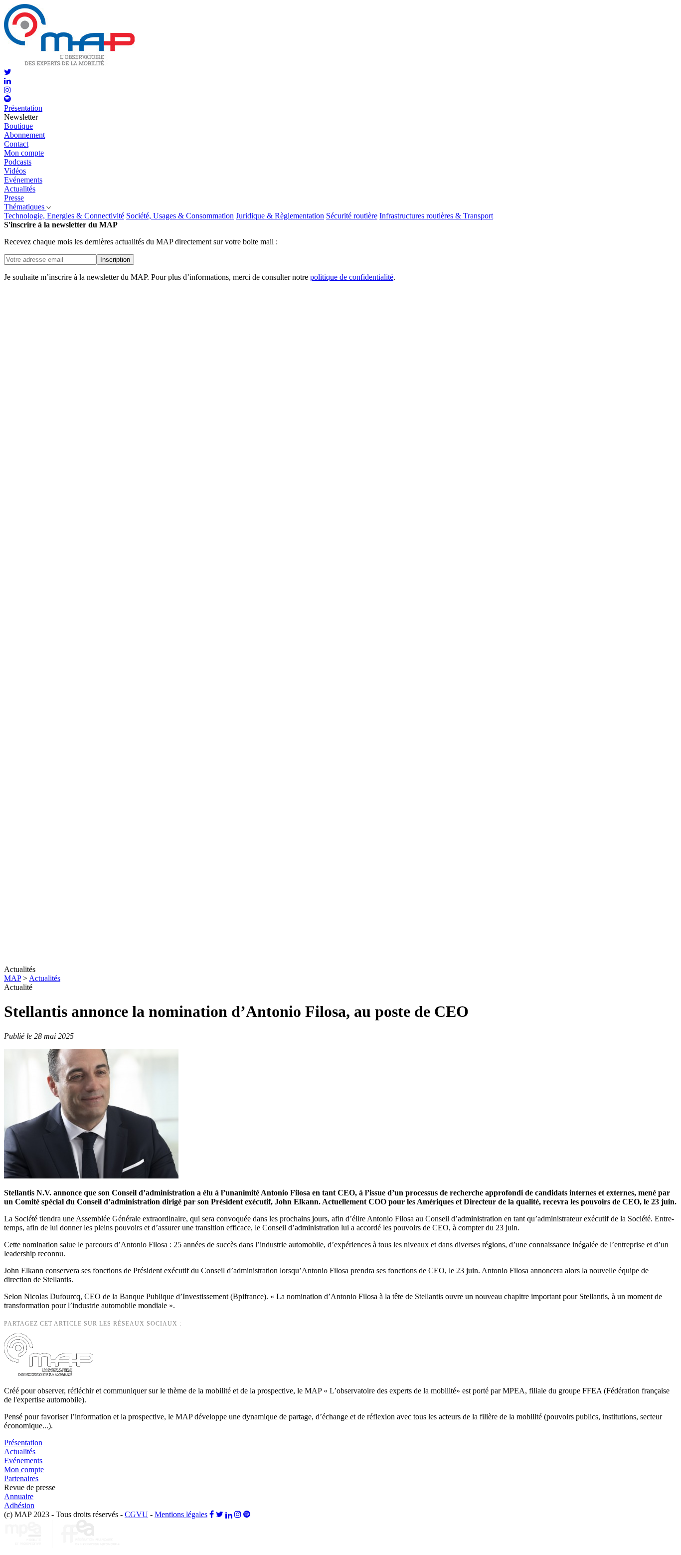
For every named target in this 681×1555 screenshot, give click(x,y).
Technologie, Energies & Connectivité (64, 215)
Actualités (44, 978)
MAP (12, 978)
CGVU (136, 1514)
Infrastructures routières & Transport (436, 215)
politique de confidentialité (351, 277)
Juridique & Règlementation (280, 215)
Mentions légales (181, 1514)
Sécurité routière (351, 215)
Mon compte (24, 153)
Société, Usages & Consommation (180, 215)
